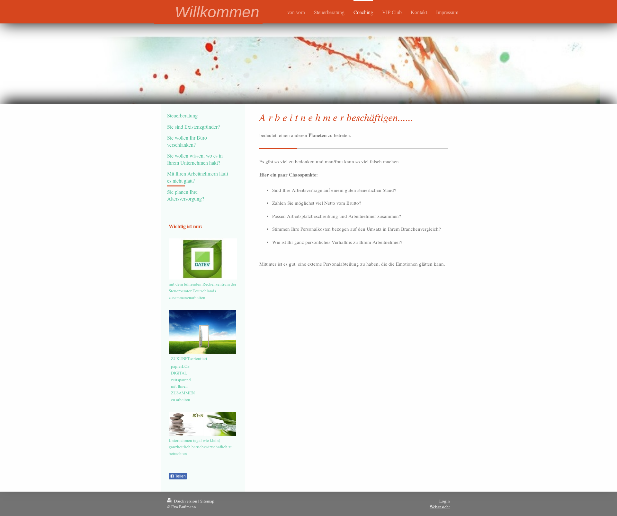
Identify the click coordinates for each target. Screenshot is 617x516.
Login (444, 501)
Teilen (180, 476)
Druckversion (185, 501)
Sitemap (207, 501)
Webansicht (440, 507)
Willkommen (217, 12)
